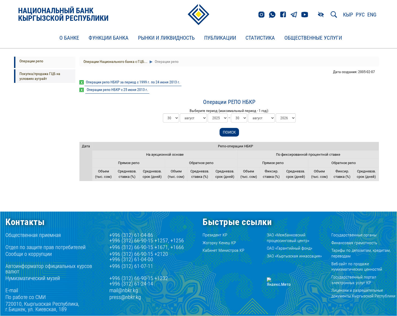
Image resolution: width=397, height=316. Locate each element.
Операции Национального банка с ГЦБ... (115, 61)
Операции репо (31, 61)
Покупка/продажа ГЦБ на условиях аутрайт (39, 76)
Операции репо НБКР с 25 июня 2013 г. (117, 89)
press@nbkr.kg (125, 297)
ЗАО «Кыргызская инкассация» (294, 256)
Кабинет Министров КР (223, 250)
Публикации (220, 38)
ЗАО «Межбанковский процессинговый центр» (288, 237)
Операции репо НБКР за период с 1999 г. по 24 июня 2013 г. (133, 82)
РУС (360, 14)
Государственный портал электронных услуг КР (353, 279)
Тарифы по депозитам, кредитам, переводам (361, 253)
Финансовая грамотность (354, 242)
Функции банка (109, 38)
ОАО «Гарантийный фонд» (289, 248)
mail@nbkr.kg (123, 290)
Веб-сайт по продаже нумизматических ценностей (356, 266)
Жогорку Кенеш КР (219, 242)
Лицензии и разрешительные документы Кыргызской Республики (363, 293)
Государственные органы (353, 234)
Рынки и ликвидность (166, 38)
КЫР (348, 14)
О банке (69, 38)
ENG (371, 14)
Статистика (260, 38)
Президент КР (215, 234)
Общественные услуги (313, 38)
